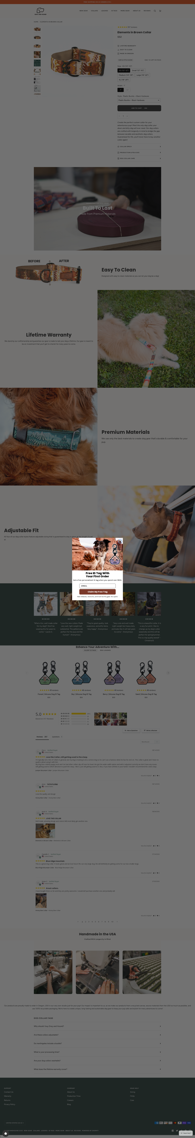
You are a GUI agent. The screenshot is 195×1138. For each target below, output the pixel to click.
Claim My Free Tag (97, 591)
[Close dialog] (120, 541)
